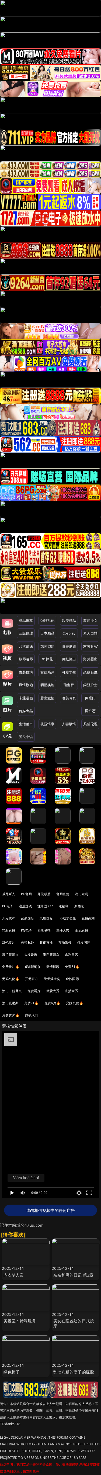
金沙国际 (72, 979)
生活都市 (26, 723)
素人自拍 (90, 633)
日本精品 (47, 633)
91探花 (47, 659)
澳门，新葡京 (12, 991)
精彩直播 (8, 930)
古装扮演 (26, 672)
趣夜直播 (46, 942)
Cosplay (68, 633)
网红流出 (69, 659)
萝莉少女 (90, 620)
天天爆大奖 (52, 979)
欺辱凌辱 (26, 659)
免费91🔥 (31, 1003)
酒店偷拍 (44, 930)
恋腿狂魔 (90, 672)
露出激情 (47, 698)
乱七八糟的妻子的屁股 (73, 1372)
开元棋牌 (44, 894)
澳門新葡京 (51, 954)
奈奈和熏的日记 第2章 (73, 1275)
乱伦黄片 (8, 942)
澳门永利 (81, 894)
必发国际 (83, 942)
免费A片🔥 (52, 1003)
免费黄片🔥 (10, 1015)
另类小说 (26, 736)
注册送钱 (25, 906)
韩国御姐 (47, 646)
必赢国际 (27, 918)
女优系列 (47, 672)
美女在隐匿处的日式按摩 (73, 1323)
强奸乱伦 (47, 620)
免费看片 (34, 991)
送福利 (63, 906)
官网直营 (62, 894)
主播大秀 (62, 930)
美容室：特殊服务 (20, 1320)
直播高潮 (88, 918)
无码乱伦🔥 (10, 979)
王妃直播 (81, 930)
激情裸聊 (53, 966)
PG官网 (26, 894)
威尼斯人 (8, 894)
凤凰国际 (46, 918)
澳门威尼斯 (10, 1003)
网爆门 (90, 698)
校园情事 (47, 723)
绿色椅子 (12, 1372)
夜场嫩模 (65, 942)
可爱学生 (69, 672)
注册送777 (45, 906)
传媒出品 (26, 710)
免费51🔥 (72, 966)
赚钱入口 (31, 1015)
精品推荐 (26, 620)
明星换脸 (47, 684)
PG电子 (7, 906)
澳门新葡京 (10, 954)
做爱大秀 (53, 991)
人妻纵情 (69, 723)
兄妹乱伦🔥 (74, 1003)
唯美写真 (69, 698)
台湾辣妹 (26, 646)
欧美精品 (69, 620)
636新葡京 (33, 966)
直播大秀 (71, 991)
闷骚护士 (90, 684)
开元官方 (31, 979)
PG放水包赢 (67, 918)
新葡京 (79, 906)
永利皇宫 (71, 954)
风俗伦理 (90, 723)
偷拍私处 (27, 942)
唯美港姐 (69, 646)
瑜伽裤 (69, 684)
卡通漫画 (26, 698)
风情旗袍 (26, 684)
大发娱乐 (30, 954)
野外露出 (90, 659)
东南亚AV (90, 646)
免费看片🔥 (10, 966)
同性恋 (90, 710)
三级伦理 (26, 633)
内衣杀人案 (14, 1275)
